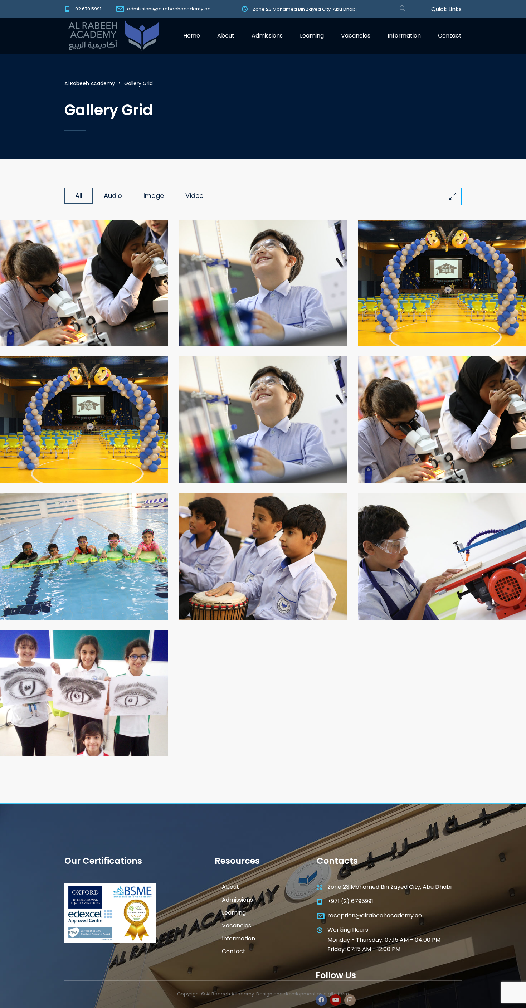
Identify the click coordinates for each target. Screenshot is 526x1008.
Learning (312, 35)
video (194, 195)
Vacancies (355, 35)
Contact (450, 35)
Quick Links (446, 9)
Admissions (267, 35)
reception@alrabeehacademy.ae (374, 915)
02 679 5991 (88, 8)
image (153, 195)
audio (113, 195)
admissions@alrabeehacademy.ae (169, 8)
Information (404, 35)
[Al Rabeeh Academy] (111, 36)
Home (191, 35)
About (225, 35)
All (78, 195)
